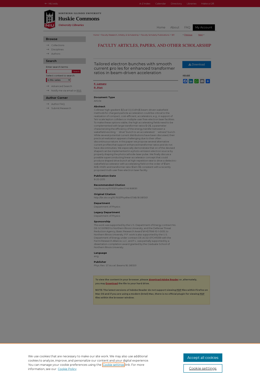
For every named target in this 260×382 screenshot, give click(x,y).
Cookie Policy (67, 369)
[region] (130, 362)
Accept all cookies (202, 358)
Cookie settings (113, 364)
